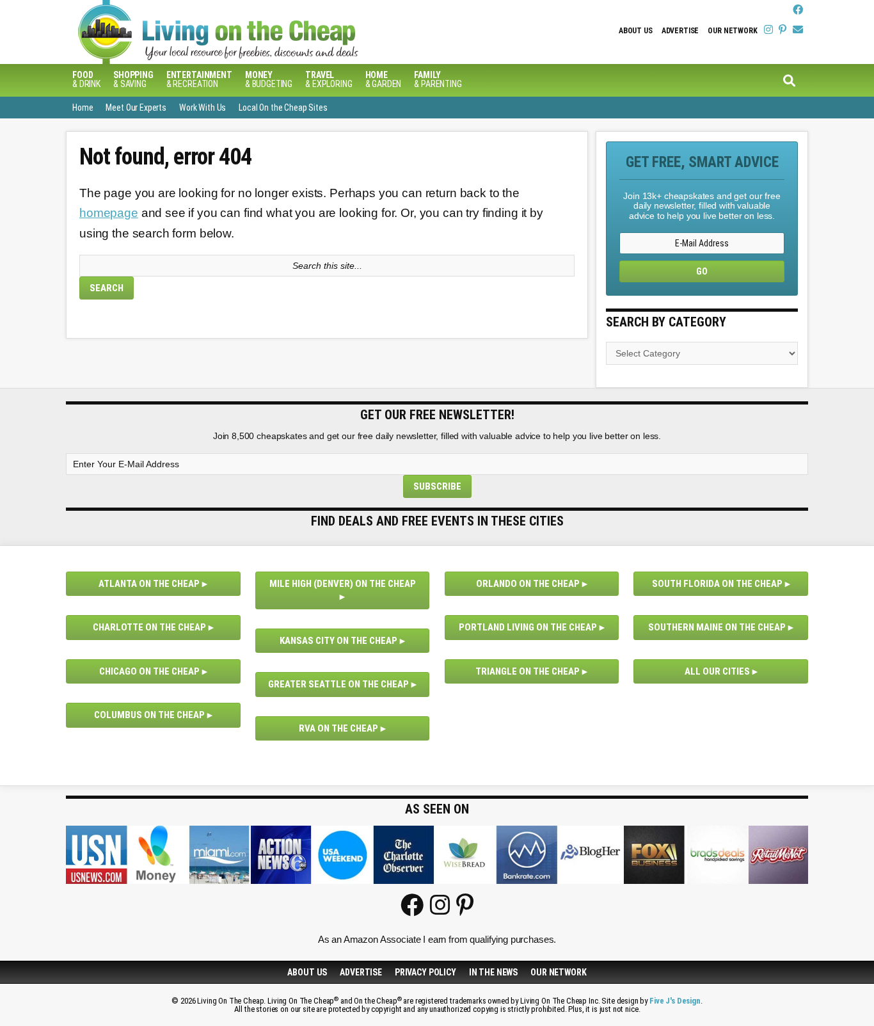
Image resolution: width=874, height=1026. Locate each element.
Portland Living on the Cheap (528, 627)
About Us (636, 30)
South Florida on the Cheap (717, 583)
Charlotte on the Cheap (149, 627)
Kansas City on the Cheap (338, 640)
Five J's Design (675, 1001)
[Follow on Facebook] (798, 9)
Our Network (732, 30)
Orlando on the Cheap (528, 583)
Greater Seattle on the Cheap (338, 684)
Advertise (680, 30)
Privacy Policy (425, 972)
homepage (108, 213)
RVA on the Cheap (338, 728)
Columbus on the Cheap (149, 715)
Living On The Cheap (280, 32)
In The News (493, 972)
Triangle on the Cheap (527, 671)
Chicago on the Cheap (149, 671)
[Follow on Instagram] (768, 29)
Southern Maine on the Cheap (717, 627)
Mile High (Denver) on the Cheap (342, 583)
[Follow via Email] (798, 29)
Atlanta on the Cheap (149, 583)
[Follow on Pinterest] (782, 29)
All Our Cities (717, 671)
